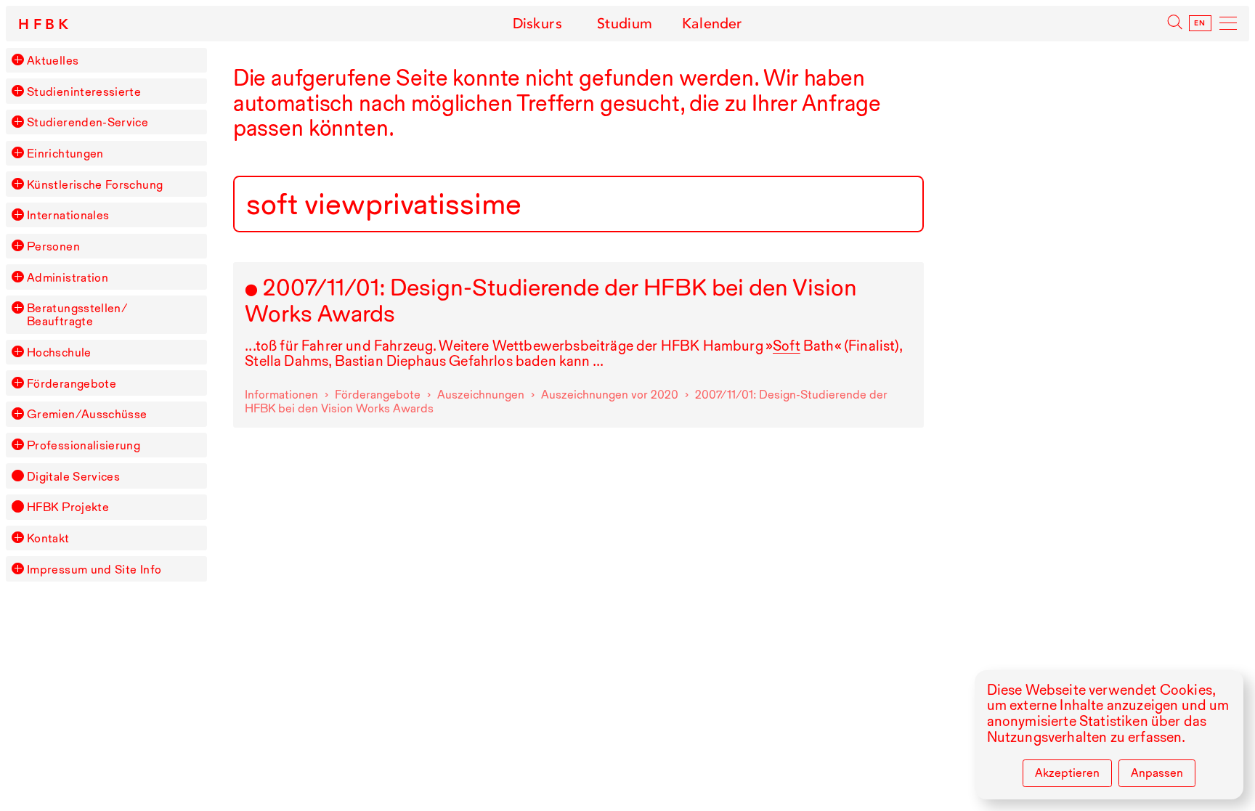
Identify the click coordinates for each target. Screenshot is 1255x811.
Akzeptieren (1067, 772)
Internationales (68, 214)
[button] (17, 59)
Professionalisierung (83, 445)
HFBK (45, 24)
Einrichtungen (65, 153)
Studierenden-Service (87, 122)
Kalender (712, 23)
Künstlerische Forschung (95, 184)
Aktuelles (52, 60)
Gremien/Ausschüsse (87, 413)
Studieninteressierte (84, 91)
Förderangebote (71, 383)
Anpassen (1157, 772)
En (1200, 23)
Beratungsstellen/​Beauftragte (77, 314)
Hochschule (59, 352)
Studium (624, 23)
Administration (67, 277)
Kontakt (48, 538)
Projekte (68, 506)
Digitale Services (73, 476)
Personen (53, 246)
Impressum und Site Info (94, 569)
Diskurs (537, 23)
